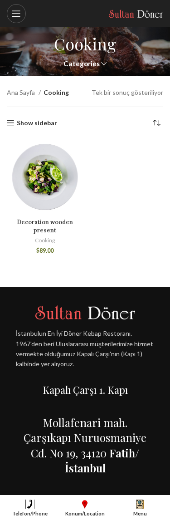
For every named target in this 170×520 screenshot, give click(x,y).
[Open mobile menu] (16, 14)
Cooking (45, 240)
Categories (81, 63)
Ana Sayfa (21, 92)
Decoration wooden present (45, 226)
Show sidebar (37, 123)
